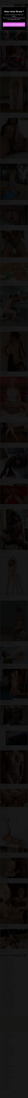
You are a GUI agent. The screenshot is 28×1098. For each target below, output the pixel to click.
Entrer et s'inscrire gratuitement (14, 24)
